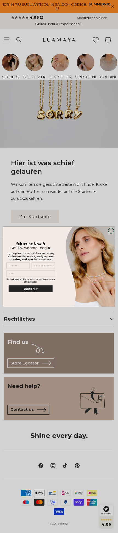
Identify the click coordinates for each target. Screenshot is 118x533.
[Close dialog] (111, 230)
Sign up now (31, 288)
